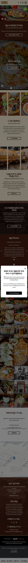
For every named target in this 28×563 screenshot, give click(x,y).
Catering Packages (14, 293)
